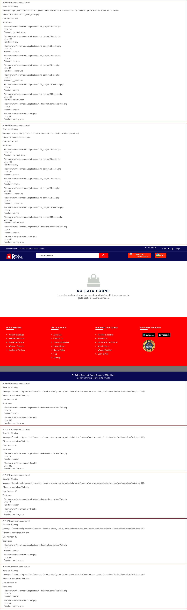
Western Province (16, 346)
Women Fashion (105, 350)
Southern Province (17, 350)
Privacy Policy (59, 346)
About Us (57, 334)
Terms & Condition (61, 342)
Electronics (102, 338)
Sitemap (57, 357)
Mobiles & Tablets (105, 334)
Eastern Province (16, 342)
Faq (55, 353)
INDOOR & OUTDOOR (107, 342)
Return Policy (59, 350)
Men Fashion (103, 346)
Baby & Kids (103, 353)
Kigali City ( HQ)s (16, 334)
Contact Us (58, 338)
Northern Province (17, 338)
